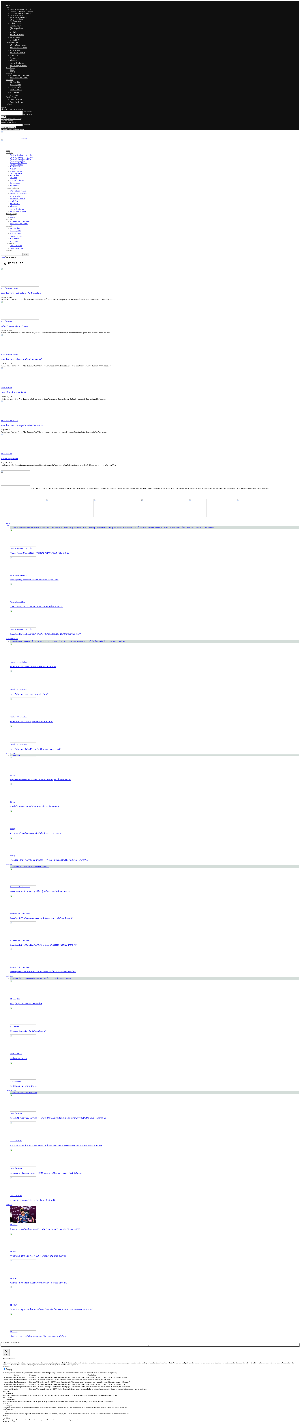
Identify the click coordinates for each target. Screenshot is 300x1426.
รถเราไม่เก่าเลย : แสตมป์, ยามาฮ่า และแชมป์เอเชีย (31, 722)
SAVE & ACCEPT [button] (9, 1422)
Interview (9, 73)
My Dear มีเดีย (15, 82)
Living (12, 71)
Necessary (9, 1369)
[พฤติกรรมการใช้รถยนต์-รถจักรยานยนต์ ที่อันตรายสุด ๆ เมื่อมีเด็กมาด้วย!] (23, 773)
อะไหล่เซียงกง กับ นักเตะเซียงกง (14, 326)
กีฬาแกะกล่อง (15, 37)
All (11, 528)
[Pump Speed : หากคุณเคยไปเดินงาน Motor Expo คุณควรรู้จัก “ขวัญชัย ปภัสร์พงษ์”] (23, 938)
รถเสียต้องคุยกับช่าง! (9, 459)
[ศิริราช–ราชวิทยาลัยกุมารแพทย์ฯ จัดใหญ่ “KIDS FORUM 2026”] (23, 827)
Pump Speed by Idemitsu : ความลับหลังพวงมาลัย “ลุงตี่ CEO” (34, 580)
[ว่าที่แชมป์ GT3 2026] (23, 1051)
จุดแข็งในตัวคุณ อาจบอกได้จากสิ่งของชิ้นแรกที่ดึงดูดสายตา (35, 806)
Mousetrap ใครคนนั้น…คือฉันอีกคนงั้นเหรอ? (28, 1031)
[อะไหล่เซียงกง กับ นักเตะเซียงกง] (20, 319)
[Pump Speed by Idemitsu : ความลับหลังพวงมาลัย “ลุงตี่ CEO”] (23, 573)
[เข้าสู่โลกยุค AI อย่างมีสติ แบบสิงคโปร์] (23, 996)
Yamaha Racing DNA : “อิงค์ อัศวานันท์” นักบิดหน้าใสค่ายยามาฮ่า (36, 606)
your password (27, 114)
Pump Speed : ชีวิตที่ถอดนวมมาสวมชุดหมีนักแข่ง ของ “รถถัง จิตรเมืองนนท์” (41, 918)
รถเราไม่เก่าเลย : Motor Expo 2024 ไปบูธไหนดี (29, 694)
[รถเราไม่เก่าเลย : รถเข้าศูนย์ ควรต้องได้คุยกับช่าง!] (20, 418)
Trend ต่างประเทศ (16, 102)
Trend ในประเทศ (16, 99)
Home (8, 5)
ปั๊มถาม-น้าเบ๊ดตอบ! (17, 35)
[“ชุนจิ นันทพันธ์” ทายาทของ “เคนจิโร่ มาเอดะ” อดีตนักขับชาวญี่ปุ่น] (23, 1250)
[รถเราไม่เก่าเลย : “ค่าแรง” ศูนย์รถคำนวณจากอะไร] (20, 352)
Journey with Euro (16, 19)
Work (12, 70)
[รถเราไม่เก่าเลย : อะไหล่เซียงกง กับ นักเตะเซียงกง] (20, 286)
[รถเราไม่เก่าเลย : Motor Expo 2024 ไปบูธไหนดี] (23, 687)
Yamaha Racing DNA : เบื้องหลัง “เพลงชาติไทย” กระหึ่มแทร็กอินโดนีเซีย (39, 553)
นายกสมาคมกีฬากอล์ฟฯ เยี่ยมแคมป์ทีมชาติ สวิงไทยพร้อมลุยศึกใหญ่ (38, 1283)
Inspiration (9, 80)
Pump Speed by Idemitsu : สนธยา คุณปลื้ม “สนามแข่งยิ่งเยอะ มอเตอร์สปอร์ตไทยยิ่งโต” (45, 634)
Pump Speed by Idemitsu (18, 17)
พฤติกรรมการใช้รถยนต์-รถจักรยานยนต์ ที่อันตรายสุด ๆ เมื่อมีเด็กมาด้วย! (40, 780)
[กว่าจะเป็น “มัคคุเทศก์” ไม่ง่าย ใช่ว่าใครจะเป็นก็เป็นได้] (23, 1193)
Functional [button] (6, 1391)
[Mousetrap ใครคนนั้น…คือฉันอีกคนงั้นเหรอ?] (23, 1024)
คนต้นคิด (13, 32)
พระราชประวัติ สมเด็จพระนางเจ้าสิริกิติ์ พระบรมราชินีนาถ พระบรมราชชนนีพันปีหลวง (46, 1173)
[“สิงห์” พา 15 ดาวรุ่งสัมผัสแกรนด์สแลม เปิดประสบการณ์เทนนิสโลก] (23, 1330)
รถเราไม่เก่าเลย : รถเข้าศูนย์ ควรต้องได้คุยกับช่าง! (22, 425)
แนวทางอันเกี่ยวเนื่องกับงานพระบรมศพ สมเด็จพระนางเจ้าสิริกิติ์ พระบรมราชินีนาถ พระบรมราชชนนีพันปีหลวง (56, 1145)
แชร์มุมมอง (14, 95)
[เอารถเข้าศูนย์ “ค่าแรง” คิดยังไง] (20, 385)
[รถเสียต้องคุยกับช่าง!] (20, 451)
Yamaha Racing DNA (17, 15)
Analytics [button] (6, 1403)
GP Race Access (15, 21)
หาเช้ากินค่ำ (14, 55)
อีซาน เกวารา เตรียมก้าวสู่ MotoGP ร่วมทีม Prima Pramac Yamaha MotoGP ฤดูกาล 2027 (45, 1229)
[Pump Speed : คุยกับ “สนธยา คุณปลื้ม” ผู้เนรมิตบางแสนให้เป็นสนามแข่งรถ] (23, 885)
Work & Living (11, 68)
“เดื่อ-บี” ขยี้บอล (16, 23)
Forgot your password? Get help (11, 119)
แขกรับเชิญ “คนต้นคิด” (18, 66)
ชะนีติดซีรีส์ (14, 92)
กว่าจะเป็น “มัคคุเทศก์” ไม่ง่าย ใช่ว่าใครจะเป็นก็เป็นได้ (32, 1200)
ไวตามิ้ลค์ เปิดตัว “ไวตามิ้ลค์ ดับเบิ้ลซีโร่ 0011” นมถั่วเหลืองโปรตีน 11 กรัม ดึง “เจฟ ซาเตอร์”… (49, 860)
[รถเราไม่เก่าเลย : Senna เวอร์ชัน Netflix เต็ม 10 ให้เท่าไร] (23, 660)
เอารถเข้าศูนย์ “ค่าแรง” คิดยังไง (14, 392)
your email (26, 125)
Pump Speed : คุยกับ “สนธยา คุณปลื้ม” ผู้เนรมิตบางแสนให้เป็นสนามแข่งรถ (40, 891)
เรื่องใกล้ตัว (14, 60)
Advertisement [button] (8, 1409)
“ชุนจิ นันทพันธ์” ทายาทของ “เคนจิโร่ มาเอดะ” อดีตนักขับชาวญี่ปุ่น (38, 1256)
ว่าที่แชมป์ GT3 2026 (18, 1059)
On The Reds (14, 30)
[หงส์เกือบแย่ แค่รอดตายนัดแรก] (23, 1079)
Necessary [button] (6, 1367)
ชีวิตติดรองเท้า (15, 87)
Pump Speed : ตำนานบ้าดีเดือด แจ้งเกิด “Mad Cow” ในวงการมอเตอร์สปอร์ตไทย (43, 972)
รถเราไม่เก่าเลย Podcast (18, 48)
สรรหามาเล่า (15, 50)
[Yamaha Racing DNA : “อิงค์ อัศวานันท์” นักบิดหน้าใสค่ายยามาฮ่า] (23, 600)
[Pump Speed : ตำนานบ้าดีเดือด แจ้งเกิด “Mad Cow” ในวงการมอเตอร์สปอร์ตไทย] (23, 965)
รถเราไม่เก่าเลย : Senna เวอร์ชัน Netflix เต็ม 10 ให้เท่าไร (33, 667)
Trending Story (11, 97)
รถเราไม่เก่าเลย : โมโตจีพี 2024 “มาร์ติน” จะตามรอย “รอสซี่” (35, 749)
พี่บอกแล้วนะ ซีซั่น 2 (17, 53)
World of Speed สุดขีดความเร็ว (21, 9)
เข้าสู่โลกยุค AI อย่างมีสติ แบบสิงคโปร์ (26, 1004)
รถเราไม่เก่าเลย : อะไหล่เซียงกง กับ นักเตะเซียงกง (21, 293)
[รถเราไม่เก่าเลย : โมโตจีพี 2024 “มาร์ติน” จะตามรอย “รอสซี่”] (23, 742)
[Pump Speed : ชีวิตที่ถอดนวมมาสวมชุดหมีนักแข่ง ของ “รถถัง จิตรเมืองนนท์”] (23, 912)
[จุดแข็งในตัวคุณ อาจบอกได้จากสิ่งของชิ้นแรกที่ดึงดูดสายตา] (23, 800)
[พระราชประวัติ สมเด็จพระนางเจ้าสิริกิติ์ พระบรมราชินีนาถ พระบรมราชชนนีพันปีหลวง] (23, 1166)
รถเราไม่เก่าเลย (16, 90)
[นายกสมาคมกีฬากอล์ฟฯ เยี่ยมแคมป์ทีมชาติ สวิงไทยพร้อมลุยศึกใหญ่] (23, 1276)
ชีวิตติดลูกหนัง (15, 85)
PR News (9, 104)
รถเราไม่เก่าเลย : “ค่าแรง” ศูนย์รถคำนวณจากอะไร (22, 359)
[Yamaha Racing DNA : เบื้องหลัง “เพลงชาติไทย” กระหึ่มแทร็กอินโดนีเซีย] (23, 546)
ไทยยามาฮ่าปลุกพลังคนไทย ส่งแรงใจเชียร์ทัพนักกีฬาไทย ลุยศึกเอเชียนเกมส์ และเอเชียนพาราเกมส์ (51, 1309)
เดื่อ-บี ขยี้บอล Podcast (18, 45)
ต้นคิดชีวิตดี (14, 40)
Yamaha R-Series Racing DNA (20, 13)
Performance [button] (7, 1397)
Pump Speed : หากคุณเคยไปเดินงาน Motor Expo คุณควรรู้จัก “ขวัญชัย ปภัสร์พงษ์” (43, 945)
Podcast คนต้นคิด (12, 42)
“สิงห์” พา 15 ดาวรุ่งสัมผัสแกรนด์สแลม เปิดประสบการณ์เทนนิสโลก (38, 1336)
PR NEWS (13, 1225)
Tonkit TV (9, 7)
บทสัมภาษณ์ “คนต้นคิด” (19, 78)
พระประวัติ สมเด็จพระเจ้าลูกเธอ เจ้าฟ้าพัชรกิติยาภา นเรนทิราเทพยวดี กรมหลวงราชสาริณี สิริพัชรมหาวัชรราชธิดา (58, 1118)
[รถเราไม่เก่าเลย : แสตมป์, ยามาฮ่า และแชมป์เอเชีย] (23, 714)
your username (27, 112)
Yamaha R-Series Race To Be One (21, 12)
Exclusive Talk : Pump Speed (20, 75)
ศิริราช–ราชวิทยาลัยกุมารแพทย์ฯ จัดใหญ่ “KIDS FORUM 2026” (36, 833)
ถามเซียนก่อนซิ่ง (16, 26)
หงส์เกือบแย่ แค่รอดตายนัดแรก (23, 1086)
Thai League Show (16, 28)
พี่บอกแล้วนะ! (15, 58)
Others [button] (5, 1416)
